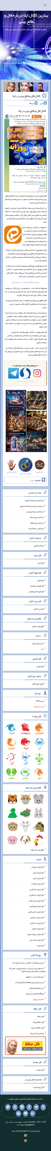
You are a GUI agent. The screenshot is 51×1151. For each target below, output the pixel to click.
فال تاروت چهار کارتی (36, 900)
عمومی (32, 480)
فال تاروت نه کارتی (37, 917)
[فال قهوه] (36, 422)
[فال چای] (36, 442)
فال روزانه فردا (38, 1087)
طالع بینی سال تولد (37, 849)
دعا (42, 649)
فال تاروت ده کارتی (37, 923)
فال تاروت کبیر (38, 872)
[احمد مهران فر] (40, 88)
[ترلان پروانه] (25, 88)
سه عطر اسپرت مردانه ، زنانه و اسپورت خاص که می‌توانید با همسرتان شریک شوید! (27, 969)
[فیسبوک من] (29, 1107)
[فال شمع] (16, 422)
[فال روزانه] (16, 401)
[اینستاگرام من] (22, 1107)
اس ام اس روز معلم (37, 523)
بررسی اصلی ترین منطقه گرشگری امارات (29, 982)
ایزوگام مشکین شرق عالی (35, 993)
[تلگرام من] (36, 1107)
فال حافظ (40, 1016)
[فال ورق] (16, 442)
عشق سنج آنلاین (38, 683)
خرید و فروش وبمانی (36, 988)
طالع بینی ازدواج (38, 626)
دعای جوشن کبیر (38, 643)
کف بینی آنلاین (39, 609)
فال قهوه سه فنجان (37, 586)
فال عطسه (40, 1070)
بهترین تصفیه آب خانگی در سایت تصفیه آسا (28, 963)
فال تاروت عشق (38, 928)
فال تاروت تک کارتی (37, 889)
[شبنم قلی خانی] (10, 88)
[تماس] (15, 1107)
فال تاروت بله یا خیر (37, 940)
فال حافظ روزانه (38, 1022)
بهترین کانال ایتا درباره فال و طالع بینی (26, 18)
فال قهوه (41, 580)
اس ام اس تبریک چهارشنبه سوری (32, 506)
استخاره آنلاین (39, 546)
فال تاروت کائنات (37, 884)
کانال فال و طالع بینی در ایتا (26, 96)
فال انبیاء (40, 563)
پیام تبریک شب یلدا (37, 1033)
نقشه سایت (15, 1131)
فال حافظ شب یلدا (37, 1028)
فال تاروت (40, 945)
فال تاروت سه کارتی (36, 895)
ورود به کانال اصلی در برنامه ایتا (25, 282)
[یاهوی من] (43, 1107)
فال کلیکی (40, 666)
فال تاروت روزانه (38, 867)
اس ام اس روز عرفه (37, 517)
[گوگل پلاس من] (32, 1113)
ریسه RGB (40, 701)
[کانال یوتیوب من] (25, 1113)
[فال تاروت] (36, 401)
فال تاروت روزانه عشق (35, 934)
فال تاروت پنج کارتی (36, 906)
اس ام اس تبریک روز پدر (35, 511)
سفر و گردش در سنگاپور (35, 977)
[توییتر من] (8, 1107)
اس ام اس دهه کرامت (36, 528)
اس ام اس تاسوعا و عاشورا (34, 500)
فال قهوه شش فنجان (36, 591)
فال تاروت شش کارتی (36, 912)
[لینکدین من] (18, 1113)
